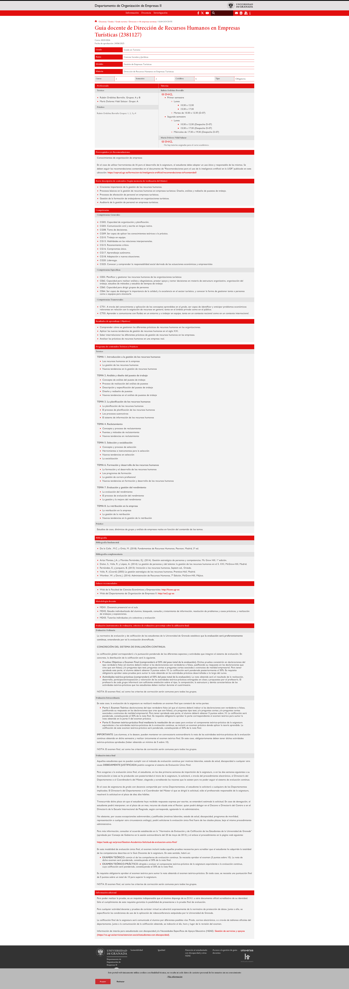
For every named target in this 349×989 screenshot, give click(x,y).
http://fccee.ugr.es (170, 589)
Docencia (146, 13)
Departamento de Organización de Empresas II (128, 5)
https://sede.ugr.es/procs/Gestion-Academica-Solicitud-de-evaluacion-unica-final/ (137, 842)
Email (169, 94)
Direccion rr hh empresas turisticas (143, 21)
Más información (175, 976)
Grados (111, 21)
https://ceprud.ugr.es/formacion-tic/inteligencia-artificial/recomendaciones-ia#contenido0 (152, 172)
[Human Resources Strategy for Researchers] (247, 957)
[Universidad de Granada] (240, 5)
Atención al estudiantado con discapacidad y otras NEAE (196, 953)
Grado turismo (121, 21)
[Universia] (247, 950)
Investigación (160, 13)
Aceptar (103, 981)
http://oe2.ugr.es (166, 593)
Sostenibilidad (136, 950)
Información (132, 13)
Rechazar (120, 981)
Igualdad (161, 950)
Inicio (96, 21)
